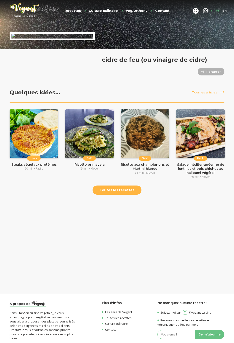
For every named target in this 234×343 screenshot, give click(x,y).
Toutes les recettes (117, 190)
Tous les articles (205, 92)
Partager (213, 71)
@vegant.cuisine (200, 312)
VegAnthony (136, 11)
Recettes (73, 11)
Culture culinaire (103, 11)
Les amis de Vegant (118, 312)
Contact (162, 11)
